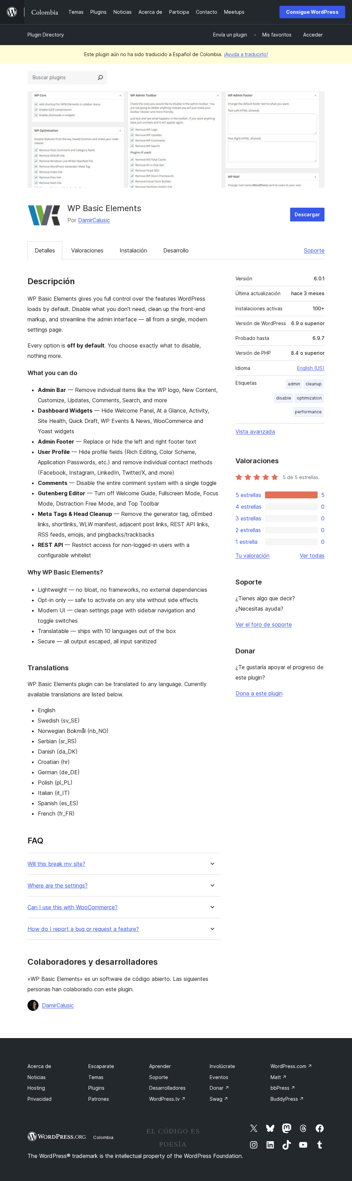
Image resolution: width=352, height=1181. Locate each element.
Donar (219, 1088)
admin (294, 383)
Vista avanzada (255, 431)
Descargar (307, 214)
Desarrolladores (167, 1088)
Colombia (103, 1137)
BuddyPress (287, 1099)
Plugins (96, 1088)
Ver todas (312, 555)
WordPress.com (291, 1066)
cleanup (314, 383)
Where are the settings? (58, 885)
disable (283, 398)
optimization (309, 398)
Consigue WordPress (312, 12)
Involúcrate (222, 1066)
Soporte (314, 250)
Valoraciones (87, 250)
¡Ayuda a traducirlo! (246, 54)
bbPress (283, 1088)
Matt (279, 1077)
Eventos (219, 1077)
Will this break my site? (56, 864)
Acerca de (39, 1066)
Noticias (37, 1077)
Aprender (160, 1066)
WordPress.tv (167, 1099)
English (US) (310, 368)
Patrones (98, 1099)
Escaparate (101, 1066)
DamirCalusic (94, 220)
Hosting (36, 1088)
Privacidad (40, 1099)
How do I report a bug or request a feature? (83, 929)
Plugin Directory (46, 35)
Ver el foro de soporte (263, 624)
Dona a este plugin (259, 693)
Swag (219, 1099)
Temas (95, 1077)
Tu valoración (252, 555)
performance (308, 411)
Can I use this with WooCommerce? (73, 907)
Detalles (45, 250)
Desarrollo (176, 250)
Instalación (133, 250)
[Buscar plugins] (100, 77)
